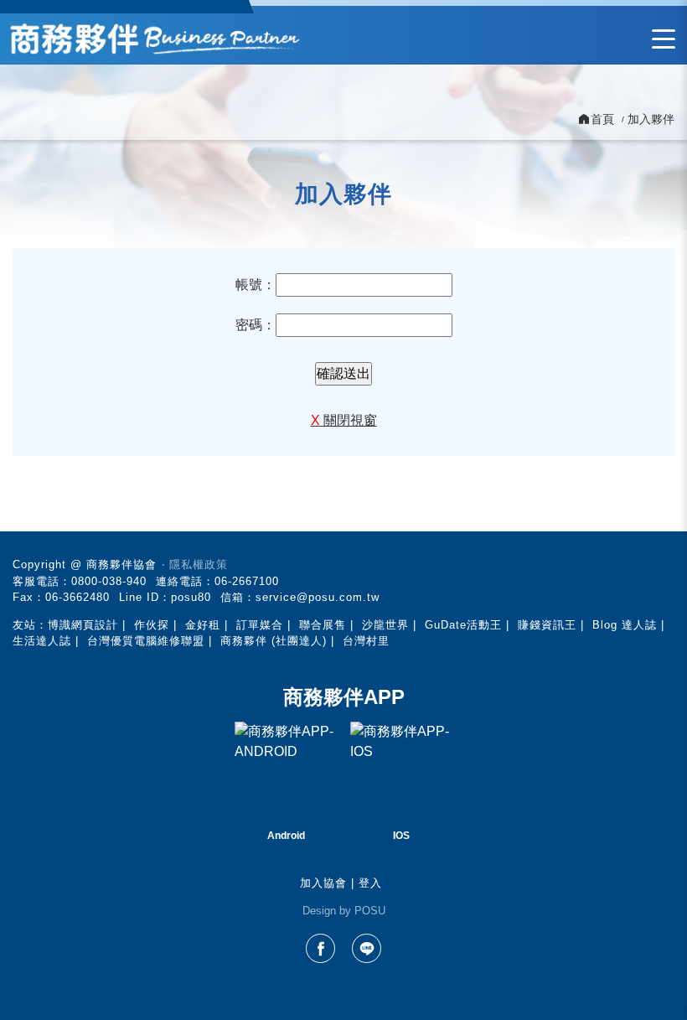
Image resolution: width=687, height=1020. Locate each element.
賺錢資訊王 (547, 625)
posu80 (191, 597)
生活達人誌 (42, 640)
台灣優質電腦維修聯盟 (145, 640)
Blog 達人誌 (624, 625)
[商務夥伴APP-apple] (401, 773)
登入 (370, 883)
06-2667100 (246, 581)
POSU (369, 910)
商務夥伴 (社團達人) (273, 640)
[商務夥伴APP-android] (286, 773)
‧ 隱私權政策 (195, 564)
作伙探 (151, 625)
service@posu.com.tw (318, 597)
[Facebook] (320, 948)
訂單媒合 (259, 625)
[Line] (366, 948)
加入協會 (323, 883)
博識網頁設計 (83, 625)
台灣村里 (366, 640)
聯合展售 (322, 625)
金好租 (202, 625)
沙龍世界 (385, 625)
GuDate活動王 (463, 625)
